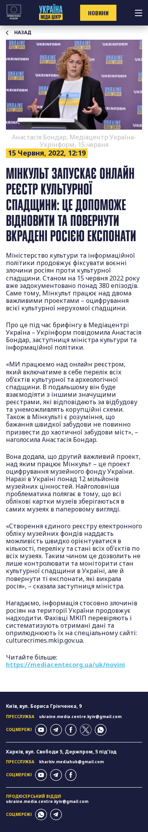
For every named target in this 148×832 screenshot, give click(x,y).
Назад (23, 32)
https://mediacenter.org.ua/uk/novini (65, 664)
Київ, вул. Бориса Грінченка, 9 (44, 706)
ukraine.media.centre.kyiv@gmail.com (80, 716)
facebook (71, 730)
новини (98, 13)
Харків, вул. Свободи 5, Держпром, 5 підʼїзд (61, 751)
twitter (86, 730)
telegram (56, 730)
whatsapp (101, 730)
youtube (41, 730)
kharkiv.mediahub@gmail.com (71, 761)
